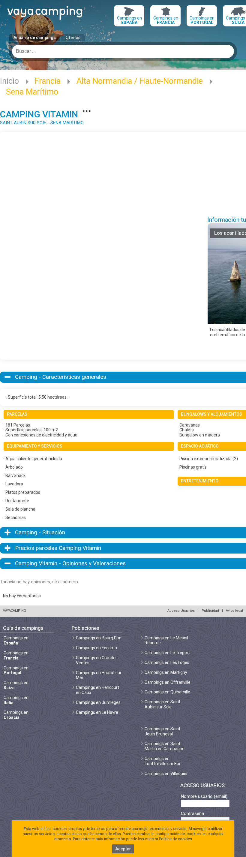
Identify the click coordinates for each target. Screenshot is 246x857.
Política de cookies (175, 839)
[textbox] (123, 51)
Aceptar (123, 849)
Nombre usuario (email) (204, 796)
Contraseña (192, 813)
